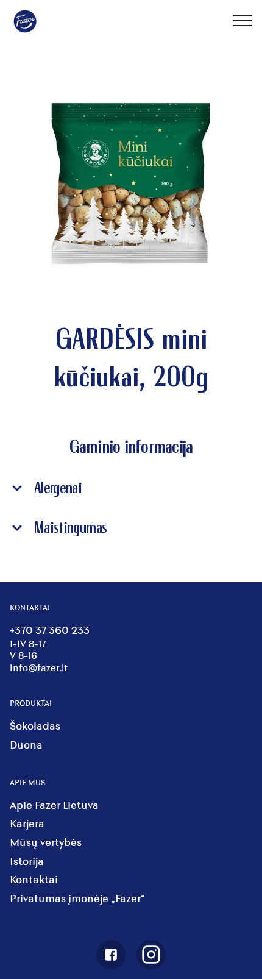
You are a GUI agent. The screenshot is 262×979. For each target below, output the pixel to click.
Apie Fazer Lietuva (54, 805)
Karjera (27, 823)
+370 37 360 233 (50, 630)
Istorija (27, 861)
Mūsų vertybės (46, 842)
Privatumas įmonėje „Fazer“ (77, 898)
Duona (26, 744)
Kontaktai (34, 879)
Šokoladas (35, 725)
